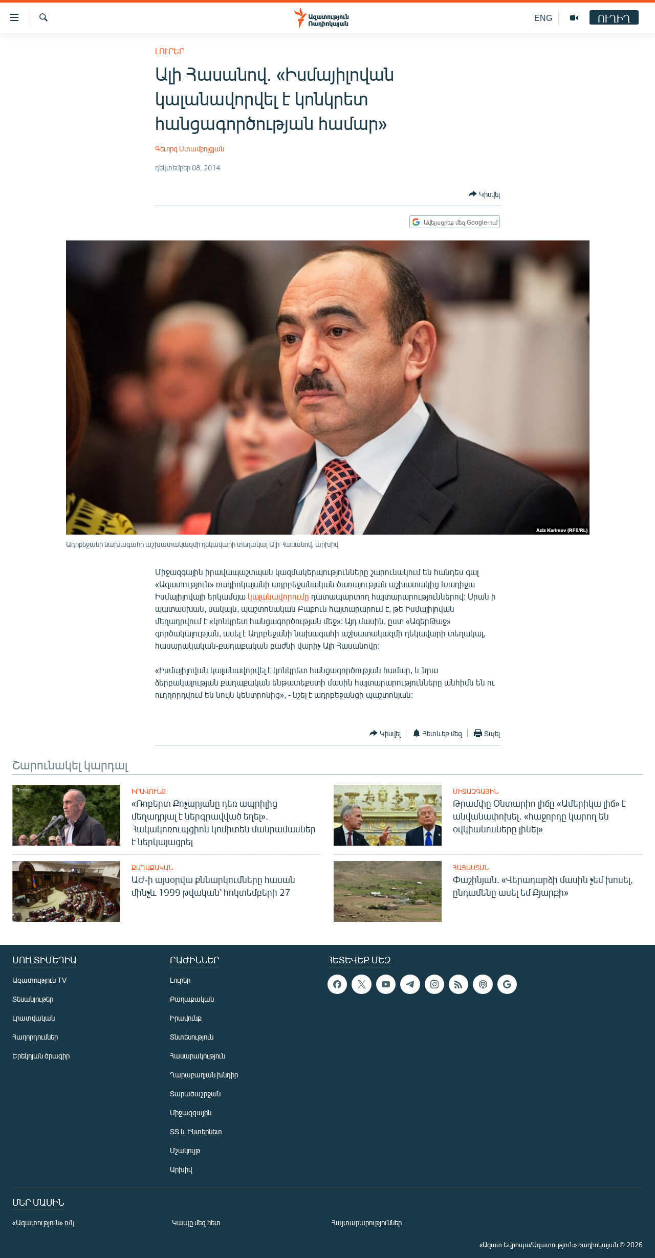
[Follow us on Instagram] (434, 984)
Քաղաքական (152, 868)
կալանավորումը (278, 596)
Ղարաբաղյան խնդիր (204, 1074)
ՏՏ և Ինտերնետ (196, 1131)
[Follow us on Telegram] (410, 984)
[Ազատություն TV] (574, 18)
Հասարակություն (197, 1055)
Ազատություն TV (39, 980)
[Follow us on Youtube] (386, 984)
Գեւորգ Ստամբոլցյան (189, 148)
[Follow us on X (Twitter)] (361, 984)
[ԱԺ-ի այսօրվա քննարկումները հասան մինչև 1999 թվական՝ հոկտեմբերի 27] (66, 891)
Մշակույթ (185, 1150)
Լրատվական (33, 1017)
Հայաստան (471, 868)
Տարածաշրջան (195, 1093)
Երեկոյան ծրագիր (41, 1055)
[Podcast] (482, 984)
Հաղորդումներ (35, 1036)
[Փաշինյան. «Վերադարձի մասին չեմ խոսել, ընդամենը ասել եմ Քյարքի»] (388, 891)
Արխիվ (181, 1169)
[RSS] (458, 984)
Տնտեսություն (191, 1036)
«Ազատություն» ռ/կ (43, 1222)
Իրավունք (149, 791)
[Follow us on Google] (507, 984)
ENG (543, 18)
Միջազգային (475, 791)
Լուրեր (169, 51)
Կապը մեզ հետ (196, 1222)
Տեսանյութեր (32, 999)
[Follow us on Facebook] (337, 984)
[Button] (484, 194)
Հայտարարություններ (367, 1222)
